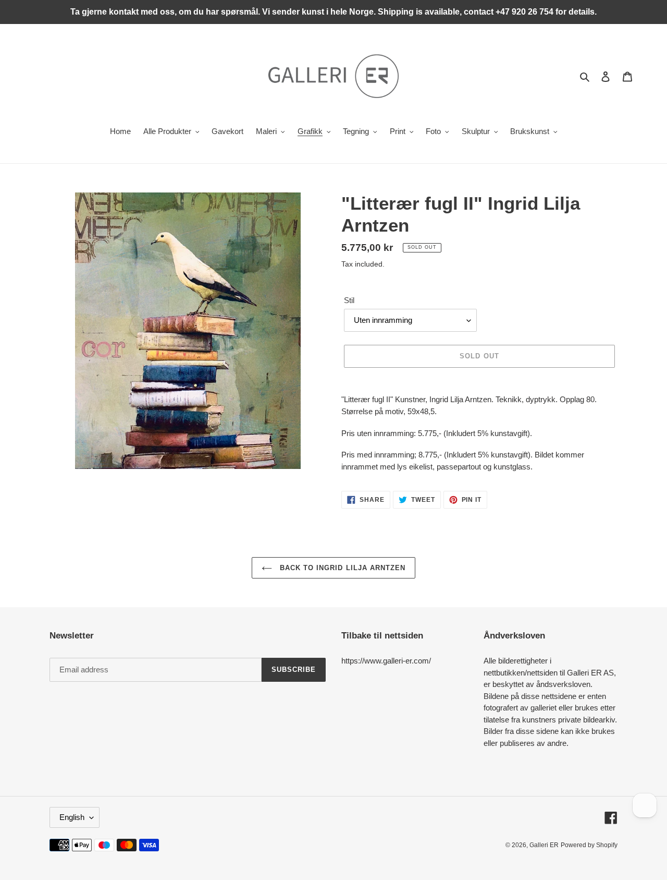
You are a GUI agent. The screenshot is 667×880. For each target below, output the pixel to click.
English (71, 817)
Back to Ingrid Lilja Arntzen (341, 568)
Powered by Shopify (589, 845)
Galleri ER (544, 845)
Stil (349, 300)
